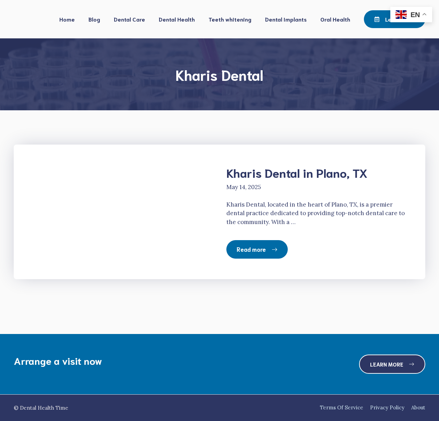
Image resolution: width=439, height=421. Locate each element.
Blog (94, 19)
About (418, 407)
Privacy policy (387, 407)
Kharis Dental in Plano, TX (297, 172)
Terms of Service (341, 407)
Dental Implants (286, 19)
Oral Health (335, 19)
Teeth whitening (230, 19)
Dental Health (177, 19)
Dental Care (129, 19)
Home (67, 19)
